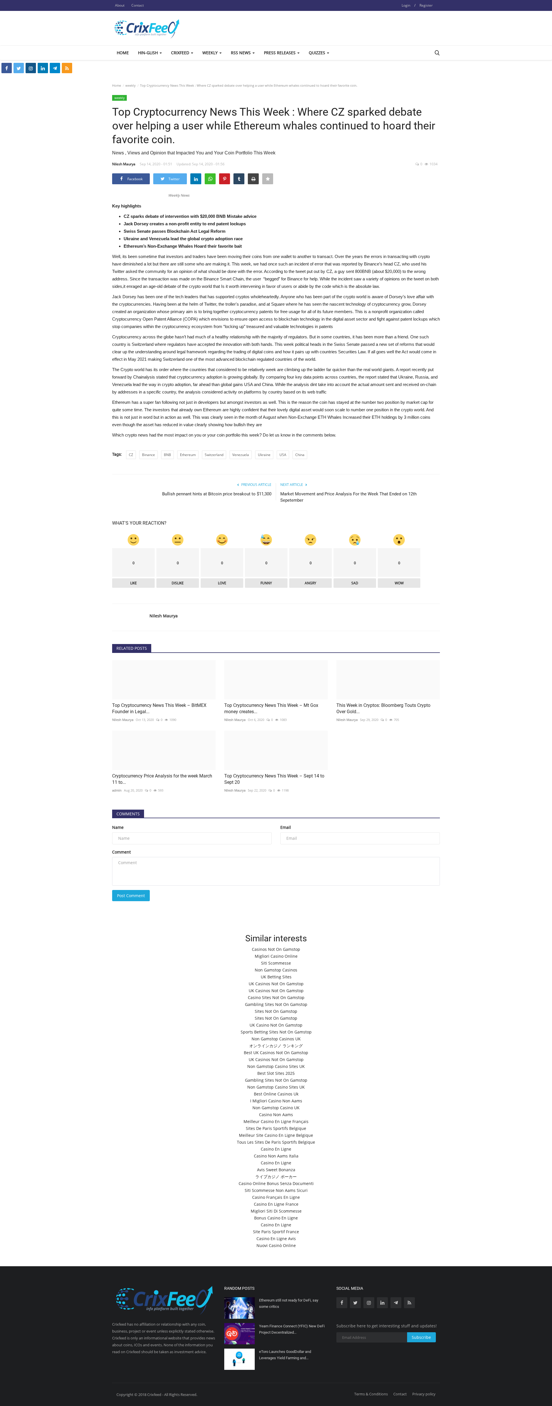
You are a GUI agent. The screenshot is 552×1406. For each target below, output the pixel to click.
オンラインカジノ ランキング (276, 1045)
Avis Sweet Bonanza (276, 1169)
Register (426, 5)
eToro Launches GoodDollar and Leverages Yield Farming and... (285, 1354)
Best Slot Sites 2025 (276, 1073)
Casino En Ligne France (276, 1204)
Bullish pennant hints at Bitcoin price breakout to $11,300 (216, 494)
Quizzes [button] (317, 52)
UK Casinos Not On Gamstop (276, 983)
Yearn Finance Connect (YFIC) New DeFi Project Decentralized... (292, 1329)
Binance (148, 454)
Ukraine (264, 454)
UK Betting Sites (276, 977)
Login (406, 5)
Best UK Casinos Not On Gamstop (276, 1052)
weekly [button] (210, 52)
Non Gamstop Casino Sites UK (276, 1066)
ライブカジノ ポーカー (276, 1176)
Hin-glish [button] (148, 52)
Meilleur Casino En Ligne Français (276, 1121)
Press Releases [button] (280, 52)
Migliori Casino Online (276, 956)
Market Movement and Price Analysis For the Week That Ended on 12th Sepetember (348, 497)
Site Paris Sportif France (276, 1231)
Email (285, 827)
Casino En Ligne (276, 1149)
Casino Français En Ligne (276, 1197)
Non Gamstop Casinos (276, 970)
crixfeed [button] (180, 52)
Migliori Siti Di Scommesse (276, 1211)
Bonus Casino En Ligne (276, 1218)
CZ (131, 454)
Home (123, 52)
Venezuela (240, 454)
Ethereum (188, 454)
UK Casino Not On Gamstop (276, 1025)
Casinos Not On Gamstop (276, 949)
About (119, 5)
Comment (121, 852)
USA (282, 454)
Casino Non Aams (276, 1114)
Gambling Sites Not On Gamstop (276, 1004)
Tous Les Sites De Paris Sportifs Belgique (276, 1142)
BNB (167, 454)
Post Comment (131, 895)
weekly (130, 85)
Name (118, 827)
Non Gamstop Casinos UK (276, 1039)
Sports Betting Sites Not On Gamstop (276, 1032)
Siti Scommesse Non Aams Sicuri (276, 1190)
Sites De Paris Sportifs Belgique (276, 1128)
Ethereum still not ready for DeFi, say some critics (288, 1303)
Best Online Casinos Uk (276, 1094)
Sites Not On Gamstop (276, 1011)
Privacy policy (424, 1394)
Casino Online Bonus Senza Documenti (276, 1183)
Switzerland (214, 454)
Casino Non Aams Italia (276, 1156)
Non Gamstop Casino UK (276, 1107)
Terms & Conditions (371, 1394)
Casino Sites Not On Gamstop (276, 997)
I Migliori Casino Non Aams (276, 1101)
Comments (128, 814)
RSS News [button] (241, 52)
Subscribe (421, 1337)
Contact (137, 5)
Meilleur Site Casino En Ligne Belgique (276, 1135)
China (299, 454)
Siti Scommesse (276, 963)
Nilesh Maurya (123, 164)
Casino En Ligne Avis (276, 1238)
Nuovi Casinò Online (276, 1245)
